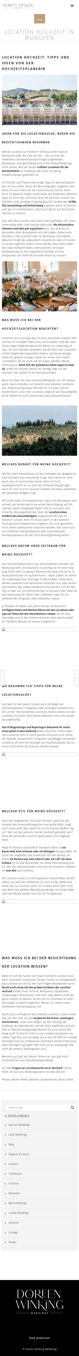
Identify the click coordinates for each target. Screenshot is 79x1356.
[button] (72, 6)
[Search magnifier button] (72, 1107)
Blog (39, 19)
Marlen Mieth (20, 1079)
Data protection (39, 1338)
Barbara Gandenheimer (43, 1079)
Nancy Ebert (66, 1079)
